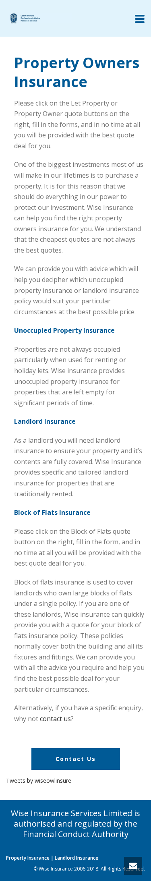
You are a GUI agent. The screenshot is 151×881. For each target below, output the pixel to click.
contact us (55, 718)
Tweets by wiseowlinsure (38, 780)
